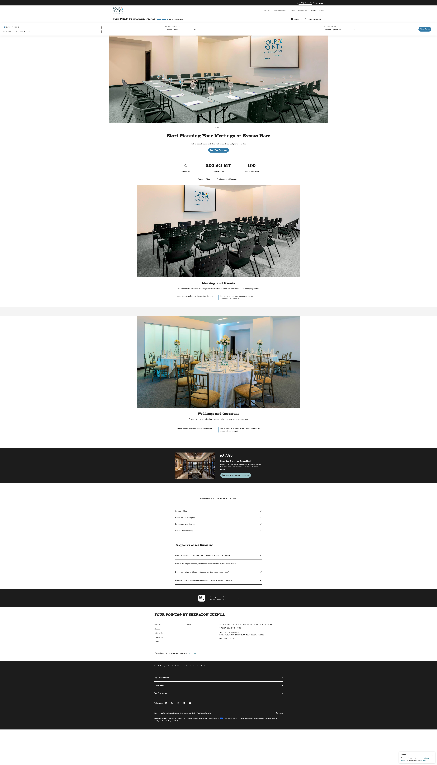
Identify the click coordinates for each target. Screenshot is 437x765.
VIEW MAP (298, 19)
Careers (171, 718)
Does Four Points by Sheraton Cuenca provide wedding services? (202, 572)
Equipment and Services (227, 179)
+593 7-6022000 (314, 19)
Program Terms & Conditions (197, 718)
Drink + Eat (159, 633)
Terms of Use (181, 718)
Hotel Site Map (166, 721)
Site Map (156, 721)
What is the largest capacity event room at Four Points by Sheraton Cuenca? (206, 564)
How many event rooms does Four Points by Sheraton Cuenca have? (203, 555)
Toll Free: (230, 632)
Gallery (321, 10)
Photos (188, 625)
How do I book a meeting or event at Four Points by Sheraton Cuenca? (204, 580)
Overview (267, 10)
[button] (305, 3)
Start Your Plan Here (218, 150)
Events (313, 10)
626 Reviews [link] (178, 19)
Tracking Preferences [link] (160, 718)
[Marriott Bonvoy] (319, 2)
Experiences (302, 10)
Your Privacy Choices (230, 718)
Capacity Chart (204, 179)
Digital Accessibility (246, 718)
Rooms (157, 629)
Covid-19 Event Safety (184, 530)
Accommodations (280, 10)
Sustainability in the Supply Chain (264, 718)
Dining (292, 10)
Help (175, 721)
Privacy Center (212, 718)
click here (424, 760)
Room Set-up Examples (185, 517)
